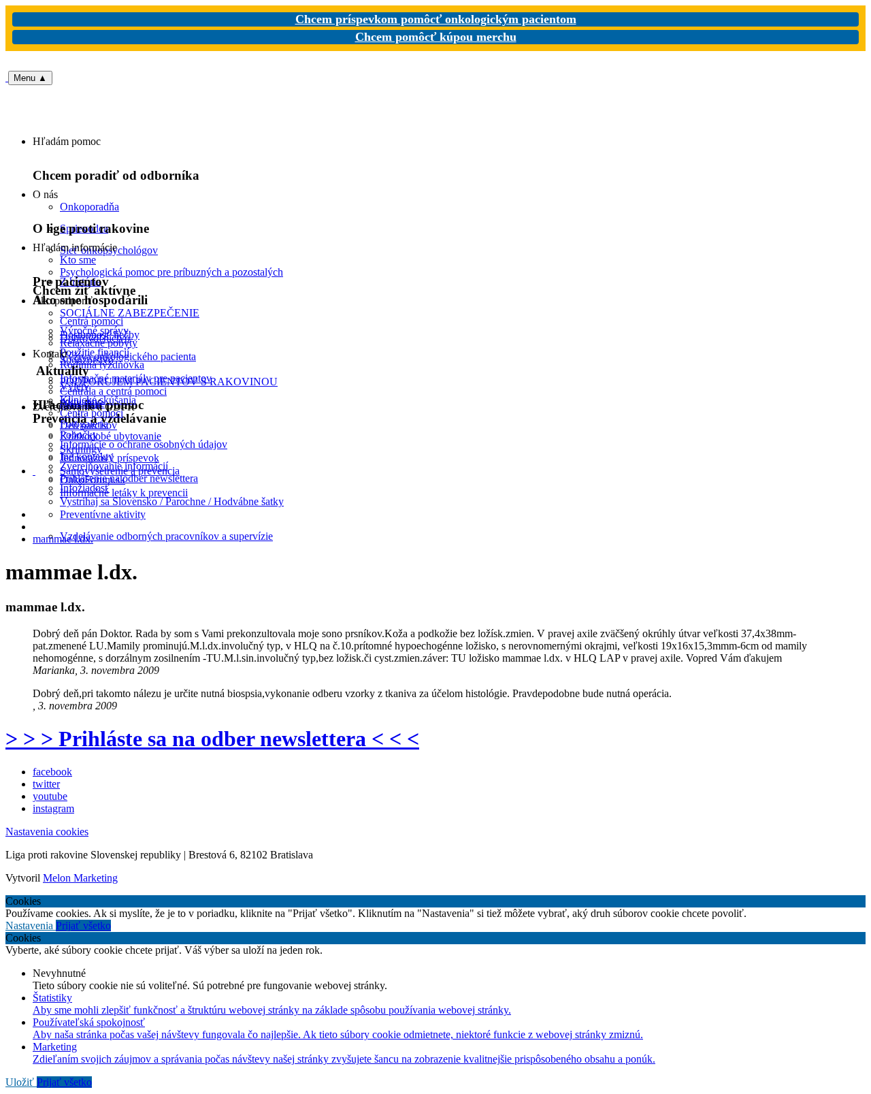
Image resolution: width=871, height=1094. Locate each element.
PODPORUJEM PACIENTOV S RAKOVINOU (169, 381)
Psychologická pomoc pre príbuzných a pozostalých (171, 272)
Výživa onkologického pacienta (128, 356)
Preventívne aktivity (103, 514)
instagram (53, 808)
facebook (52, 771)
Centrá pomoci (91, 413)
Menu (30, 78)
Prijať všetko (83, 925)
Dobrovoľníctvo (95, 338)
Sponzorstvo (87, 360)
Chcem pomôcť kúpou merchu (435, 37)
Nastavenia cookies (46, 831)
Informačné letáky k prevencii (124, 492)
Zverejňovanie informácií (114, 466)
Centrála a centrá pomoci (113, 391)
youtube (50, 796)
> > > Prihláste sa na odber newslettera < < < (212, 738)
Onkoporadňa (89, 206)
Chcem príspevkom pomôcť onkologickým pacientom (435, 19)
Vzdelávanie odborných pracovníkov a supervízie (166, 536)
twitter (46, 784)
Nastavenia (30, 925)
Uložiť (21, 1082)
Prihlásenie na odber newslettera (129, 478)
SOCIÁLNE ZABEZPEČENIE (129, 313)
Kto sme (78, 260)
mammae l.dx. (63, 539)
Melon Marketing (80, 878)
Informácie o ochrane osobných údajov (143, 444)
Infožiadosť (85, 488)
